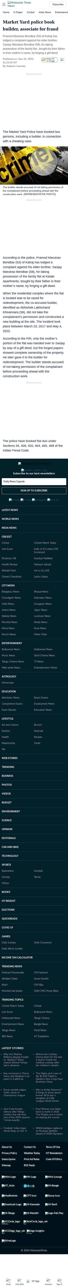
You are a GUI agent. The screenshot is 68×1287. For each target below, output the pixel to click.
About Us (7, 1164)
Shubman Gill (9, 575)
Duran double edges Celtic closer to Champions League (14, 1109)
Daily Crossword (43, 960)
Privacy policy (9, 1170)
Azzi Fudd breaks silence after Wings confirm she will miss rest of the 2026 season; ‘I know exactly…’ (16, 1131)
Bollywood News (11, 666)
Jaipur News (40, 627)
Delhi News (8, 621)
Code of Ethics (54, 1176)
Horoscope (8, 700)
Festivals (38, 748)
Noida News (40, 639)
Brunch (38, 742)
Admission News (11, 715)
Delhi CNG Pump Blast (46, 1008)
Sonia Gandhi (41, 996)
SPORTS (6, 882)
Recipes (38, 754)
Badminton (8, 888)
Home (6, 12)
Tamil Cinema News (44, 672)
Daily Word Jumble (12, 966)
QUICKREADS (9, 936)
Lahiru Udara (41, 594)
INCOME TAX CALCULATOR (17, 975)
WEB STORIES (10, 775)
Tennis (37, 894)
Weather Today (32, 1170)
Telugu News (8, 1047)
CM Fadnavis (41, 990)
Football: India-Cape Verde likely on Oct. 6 (15, 1146)
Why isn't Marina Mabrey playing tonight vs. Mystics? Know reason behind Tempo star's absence (16, 1077)
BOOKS (6, 909)
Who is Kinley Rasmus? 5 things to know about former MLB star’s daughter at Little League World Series (49, 1112)
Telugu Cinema (42, 1035)
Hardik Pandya (9, 581)
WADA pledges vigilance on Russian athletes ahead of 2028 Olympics (49, 1148)
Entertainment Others (45, 685)
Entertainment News (13, 1041)
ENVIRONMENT (11, 828)
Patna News (8, 645)
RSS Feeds (29, 1182)
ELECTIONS (8, 927)
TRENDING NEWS (12, 983)
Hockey (6, 894)
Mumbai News (9, 639)
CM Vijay (38, 1002)
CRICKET (7, 554)
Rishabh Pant (9, 588)
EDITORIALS (9, 855)
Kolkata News (9, 633)
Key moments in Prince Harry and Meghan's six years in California (16, 1093)
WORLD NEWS (10, 536)
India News (45, 12)
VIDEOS (6, 811)
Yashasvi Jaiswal (42, 581)
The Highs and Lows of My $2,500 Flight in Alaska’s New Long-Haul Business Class (49, 1094)
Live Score (7, 566)
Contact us (30, 1164)
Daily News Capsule (14, 495)
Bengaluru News (10, 609)
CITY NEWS (8, 603)
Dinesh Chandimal (11, 594)
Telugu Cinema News (13, 679)
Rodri (4, 1002)
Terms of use (53, 1164)
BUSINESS (7, 793)
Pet (3, 766)
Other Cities (40, 651)
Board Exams (41, 715)
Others (5, 900)
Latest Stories (13, 1065)
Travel (37, 760)
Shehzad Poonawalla (13, 990)
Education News (43, 727)
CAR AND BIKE (10, 864)
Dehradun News (43, 615)
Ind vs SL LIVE (41, 588)
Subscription (9, 1176)
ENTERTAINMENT (12, 660)
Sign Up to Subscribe (34, 504)
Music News (8, 672)
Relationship (8, 760)
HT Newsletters (54, 1170)
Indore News (9, 627)
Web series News (11, 685)
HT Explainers (41, 1053)
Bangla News (41, 1041)
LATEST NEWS (10, 527)
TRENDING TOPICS (12, 1017)
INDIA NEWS (9, 545)
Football (38, 888)
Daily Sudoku (9, 960)
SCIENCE (7, 837)
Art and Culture (10, 742)
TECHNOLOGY (10, 873)
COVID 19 (7, 945)
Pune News (40, 645)
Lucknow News (42, 633)
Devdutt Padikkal (43, 575)
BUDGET (7, 820)
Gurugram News (43, 621)
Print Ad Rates (31, 1176)
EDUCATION (9, 709)
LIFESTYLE (7, 736)
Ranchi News (9, 651)
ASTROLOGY (9, 694)
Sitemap (6, 1182)
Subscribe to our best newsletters (34, 487)
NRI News (7, 1053)
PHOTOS (7, 802)
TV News (39, 679)
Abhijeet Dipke (9, 996)
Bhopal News (41, 609)
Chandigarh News (11, 615)
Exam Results (9, 727)
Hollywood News (43, 666)
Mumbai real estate (12, 1008)
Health (5, 754)
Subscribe (57, 4)
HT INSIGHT (8, 918)
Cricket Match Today (45, 560)
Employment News (44, 721)
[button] (4, 4)
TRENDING (8, 784)
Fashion (6, 748)
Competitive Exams (12, 721)
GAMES (6, 953)
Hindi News (40, 1047)
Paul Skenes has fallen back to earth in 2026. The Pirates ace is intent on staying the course (49, 1130)
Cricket (31, 12)
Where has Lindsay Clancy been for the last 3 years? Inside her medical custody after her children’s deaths (49, 1077)
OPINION (7, 846)
